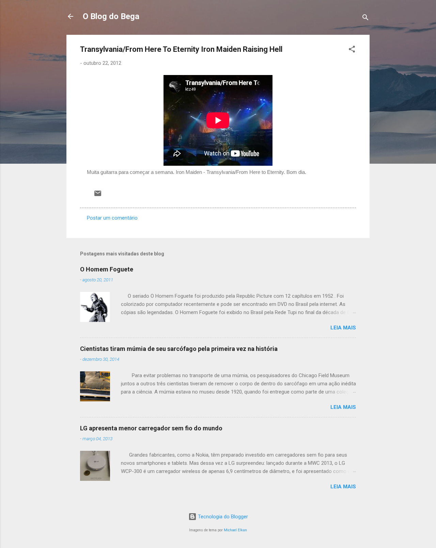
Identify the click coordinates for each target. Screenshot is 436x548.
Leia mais (343, 328)
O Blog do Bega (111, 16)
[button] (352, 50)
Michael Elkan (235, 530)
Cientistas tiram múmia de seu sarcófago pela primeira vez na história (179, 348)
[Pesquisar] (365, 18)
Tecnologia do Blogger (222, 517)
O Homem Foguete (106, 269)
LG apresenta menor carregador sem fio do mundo (151, 428)
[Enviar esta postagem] (98, 196)
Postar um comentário (112, 218)
